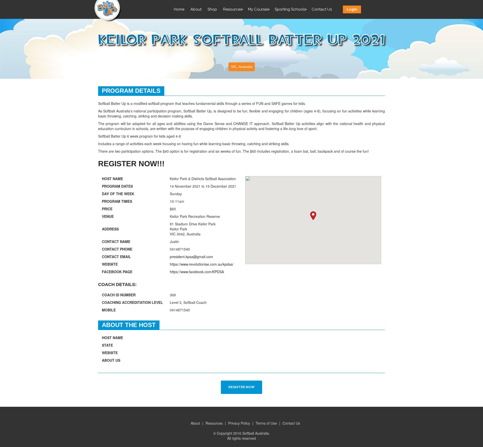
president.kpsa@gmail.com (191, 256)
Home (179, 9)
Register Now (241, 387)
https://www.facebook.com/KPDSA (197, 271)
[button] (313, 215)
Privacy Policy (239, 423)
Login (352, 9)
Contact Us (322, 9)
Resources (232, 9)
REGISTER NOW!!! (131, 163)
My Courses (258, 9)
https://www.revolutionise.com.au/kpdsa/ (201, 264)
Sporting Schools (290, 9)
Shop (212, 9)
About (196, 9)
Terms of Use (266, 423)
